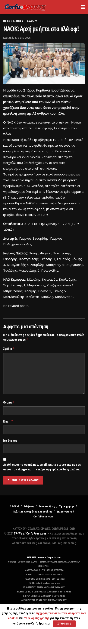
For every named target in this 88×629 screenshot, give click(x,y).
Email (8, 421)
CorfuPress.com (43, 516)
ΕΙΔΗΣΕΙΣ (18, 20)
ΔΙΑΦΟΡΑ (32, 20)
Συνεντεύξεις (47, 506)
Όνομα (9, 402)
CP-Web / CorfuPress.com (30, 533)
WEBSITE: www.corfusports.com (44, 557)
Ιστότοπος (10, 440)
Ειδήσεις (29, 506)
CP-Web (14, 506)
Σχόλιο (9, 349)
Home (6, 20)
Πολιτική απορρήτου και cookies (32, 511)
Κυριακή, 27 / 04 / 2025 (17, 37)
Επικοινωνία (64, 511)
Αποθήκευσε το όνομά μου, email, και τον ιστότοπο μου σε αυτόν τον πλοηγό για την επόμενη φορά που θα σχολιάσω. (42, 467)
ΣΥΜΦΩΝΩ (64, 623)
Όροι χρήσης (67, 506)
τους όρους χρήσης (37, 618)
